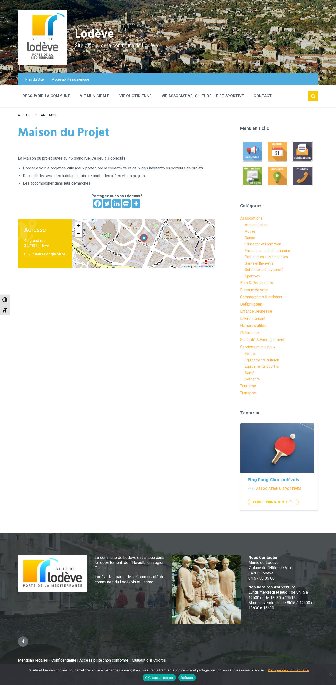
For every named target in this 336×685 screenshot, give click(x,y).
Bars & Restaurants (256, 282)
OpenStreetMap (204, 266)
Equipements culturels (262, 360)
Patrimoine (249, 332)
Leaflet (186, 266)
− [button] (78, 233)
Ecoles (250, 354)
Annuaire (49, 115)
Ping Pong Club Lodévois (273, 480)
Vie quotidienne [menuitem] (135, 96)
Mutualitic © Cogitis (149, 660)
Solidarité (252, 379)
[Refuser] (329, 674)
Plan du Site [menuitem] (34, 79)
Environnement (252, 318)
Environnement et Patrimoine (268, 250)
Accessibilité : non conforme (104, 660)
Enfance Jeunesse (256, 311)
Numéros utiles (253, 325)
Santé (249, 373)
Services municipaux (257, 347)
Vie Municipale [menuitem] (94, 96)
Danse (250, 238)
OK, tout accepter (159, 678)
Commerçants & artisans (261, 297)
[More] (136, 203)
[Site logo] (42, 63)
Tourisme (248, 386)
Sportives (252, 276)
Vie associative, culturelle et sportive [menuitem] (203, 96)
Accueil (24, 115)
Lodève (94, 34)
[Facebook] (97, 203)
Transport (248, 393)
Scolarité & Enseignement (262, 339)
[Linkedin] (116, 203)
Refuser (187, 678)
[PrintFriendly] (126, 203)
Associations (251, 218)
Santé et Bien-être (259, 263)
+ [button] (78, 226)
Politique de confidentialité (288, 670)
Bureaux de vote (254, 290)
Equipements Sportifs (262, 366)
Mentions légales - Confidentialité (47, 660)
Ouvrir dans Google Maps (45, 254)
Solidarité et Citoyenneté (264, 270)
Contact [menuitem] (263, 96)
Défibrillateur (251, 304)
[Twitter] (107, 203)
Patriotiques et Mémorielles (266, 257)
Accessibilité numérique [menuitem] (70, 79)
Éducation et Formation (263, 244)
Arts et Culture (256, 225)
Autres (250, 231)
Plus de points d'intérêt (273, 502)
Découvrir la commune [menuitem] (46, 96)
